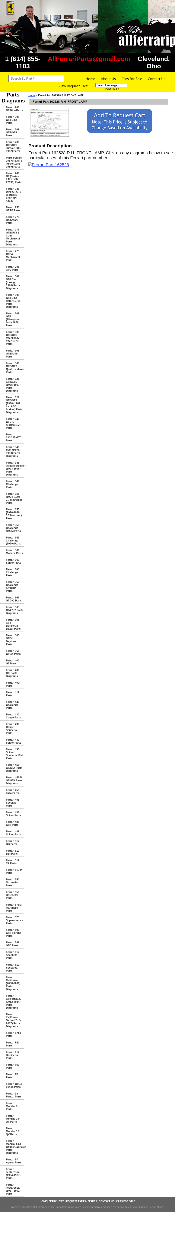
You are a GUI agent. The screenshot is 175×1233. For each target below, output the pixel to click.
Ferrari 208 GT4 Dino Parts (12, 119)
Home (90, 78)
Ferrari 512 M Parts (14, 871)
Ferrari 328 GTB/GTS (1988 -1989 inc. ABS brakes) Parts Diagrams (14, 405)
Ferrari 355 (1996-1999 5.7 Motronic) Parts (14, 514)
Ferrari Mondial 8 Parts (12, 1106)
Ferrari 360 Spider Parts (13, 561)
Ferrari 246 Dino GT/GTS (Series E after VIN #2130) (13, 194)
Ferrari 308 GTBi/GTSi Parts (12, 353)
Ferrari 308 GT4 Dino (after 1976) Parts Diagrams (13, 300)
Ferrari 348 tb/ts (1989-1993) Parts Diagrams (13, 452)
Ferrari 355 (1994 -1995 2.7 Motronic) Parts (14, 498)
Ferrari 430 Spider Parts (13, 741)
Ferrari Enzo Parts (13, 1034)
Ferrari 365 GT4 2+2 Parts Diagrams (14, 610)
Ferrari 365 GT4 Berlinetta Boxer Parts (13, 624)
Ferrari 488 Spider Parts (13, 833)
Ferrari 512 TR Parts (12, 862)
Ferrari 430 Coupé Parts (13, 716)
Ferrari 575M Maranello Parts (14, 907)
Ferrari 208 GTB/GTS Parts (12, 132)
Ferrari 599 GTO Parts (12, 944)
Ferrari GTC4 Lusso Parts (14, 1086)
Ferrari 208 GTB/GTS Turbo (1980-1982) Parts (13, 147)
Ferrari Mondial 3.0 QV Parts (13, 1118)
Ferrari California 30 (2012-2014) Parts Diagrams (13, 1001)
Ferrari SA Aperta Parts (14, 1161)
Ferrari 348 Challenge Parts (12, 484)
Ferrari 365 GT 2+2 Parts (14, 599)
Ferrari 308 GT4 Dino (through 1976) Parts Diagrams (13, 282)
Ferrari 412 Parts (12, 694)
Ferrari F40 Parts (12, 1044)
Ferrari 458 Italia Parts (12, 792)
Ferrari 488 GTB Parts (12, 823)
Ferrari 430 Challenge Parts (12, 704)
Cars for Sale (132, 78)
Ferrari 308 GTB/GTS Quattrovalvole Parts (15, 368)
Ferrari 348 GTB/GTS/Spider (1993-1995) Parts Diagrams (15, 468)
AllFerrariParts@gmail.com (89, 58)
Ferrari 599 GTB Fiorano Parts (13, 932)
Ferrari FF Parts (12, 1076)
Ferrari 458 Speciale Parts (12, 802)
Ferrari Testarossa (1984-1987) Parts (13, 1174)
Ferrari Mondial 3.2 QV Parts (13, 1131)
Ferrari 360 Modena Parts (14, 552)
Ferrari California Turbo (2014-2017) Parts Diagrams (13, 1020)
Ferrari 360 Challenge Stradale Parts (12, 586)
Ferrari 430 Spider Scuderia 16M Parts (14, 754)
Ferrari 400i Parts (13, 684)
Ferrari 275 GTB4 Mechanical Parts (13, 256)
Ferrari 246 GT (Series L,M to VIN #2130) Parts (14, 178)
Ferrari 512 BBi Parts (12, 852)
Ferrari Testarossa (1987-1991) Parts (13, 1189)
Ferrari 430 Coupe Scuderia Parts (12, 729)
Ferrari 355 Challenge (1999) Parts (13, 540)
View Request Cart (73, 86)
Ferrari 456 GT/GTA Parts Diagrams (14, 767)
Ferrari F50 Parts (12, 1066)
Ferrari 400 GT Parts (12, 662)
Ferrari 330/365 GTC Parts (14, 437)
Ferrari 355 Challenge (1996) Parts (13, 528)
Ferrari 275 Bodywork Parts (12, 220)
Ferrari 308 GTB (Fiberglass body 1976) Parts (13, 319)
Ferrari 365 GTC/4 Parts (13, 652)
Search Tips (56, 1201)
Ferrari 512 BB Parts (12, 843)
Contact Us (156, 78)
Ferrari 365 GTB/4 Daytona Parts (12, 640)
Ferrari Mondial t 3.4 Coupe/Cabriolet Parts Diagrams (15, 1147)
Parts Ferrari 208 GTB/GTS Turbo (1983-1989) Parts (14, 162)
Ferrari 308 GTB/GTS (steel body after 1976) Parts (12, 338)
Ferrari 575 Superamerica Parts (14, 920)
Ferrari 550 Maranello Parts (12, 882)
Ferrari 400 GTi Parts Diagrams (12, 673)
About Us (108, 78)
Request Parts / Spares (81, 1201)
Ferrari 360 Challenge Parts (12, 572)
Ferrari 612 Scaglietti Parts (12, 955)
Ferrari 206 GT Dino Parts (14, 109)
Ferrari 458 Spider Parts (13, 814)
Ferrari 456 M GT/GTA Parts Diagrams (14, 780)
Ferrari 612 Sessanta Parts (12, 967)
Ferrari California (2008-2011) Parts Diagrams (13, 983)
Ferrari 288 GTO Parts (12, 268)
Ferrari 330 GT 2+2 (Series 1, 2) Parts (13, 423)
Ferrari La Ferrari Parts (14, 1095)
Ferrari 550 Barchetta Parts (12, 895)
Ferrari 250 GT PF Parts (13, 209)
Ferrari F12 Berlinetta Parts (12, 1055)
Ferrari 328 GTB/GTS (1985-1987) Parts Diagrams (13, 384)
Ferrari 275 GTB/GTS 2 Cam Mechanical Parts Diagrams (13, 237)
